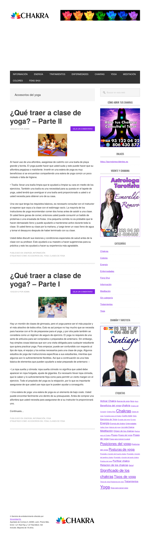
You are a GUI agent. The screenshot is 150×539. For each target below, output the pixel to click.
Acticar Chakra (108, 401)
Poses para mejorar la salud (119, 439)
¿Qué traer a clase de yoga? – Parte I (45, 279)
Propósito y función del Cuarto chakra (113, 454)
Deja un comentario (83, 128)
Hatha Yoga (104, 427)
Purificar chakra (121, 461)
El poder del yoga (124, 419)
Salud (131, 465)
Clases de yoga (57, 255)
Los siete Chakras (127, 427)
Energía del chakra (117, 423)
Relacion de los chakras (114, 465)
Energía (28, 252)
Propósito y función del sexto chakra (126, 457)
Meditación (105, 291)
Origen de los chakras (124, 430)
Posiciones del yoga (115, 443)
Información (39, 252)
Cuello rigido (127, 415)
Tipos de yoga (125, 476)
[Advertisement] (75, 48)
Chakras (104, 251)
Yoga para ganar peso (119, 488)
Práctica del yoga (106, 461)
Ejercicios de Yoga (108, 419)
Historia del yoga (115, 427)
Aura (136, 401)
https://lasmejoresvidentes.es (114, 161)
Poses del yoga (125, 435)
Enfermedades (107, 271)
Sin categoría (106, 297)
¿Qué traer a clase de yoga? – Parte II (45, 116)
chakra (126, 405)
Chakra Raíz (111, 411)
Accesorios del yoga (38, 255)
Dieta (135, 416)
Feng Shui (105, 277)
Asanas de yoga (123, 401)
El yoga (133, 419)
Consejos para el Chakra (112, 416)
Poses (114, 435)
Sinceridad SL (15, 519)
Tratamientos (106, 304)
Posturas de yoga (122, 449)
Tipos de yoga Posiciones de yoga (112, 482)
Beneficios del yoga (110, 405)
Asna (132, 401)
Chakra (30, 16)
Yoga (48, 418)
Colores (104, 257)
